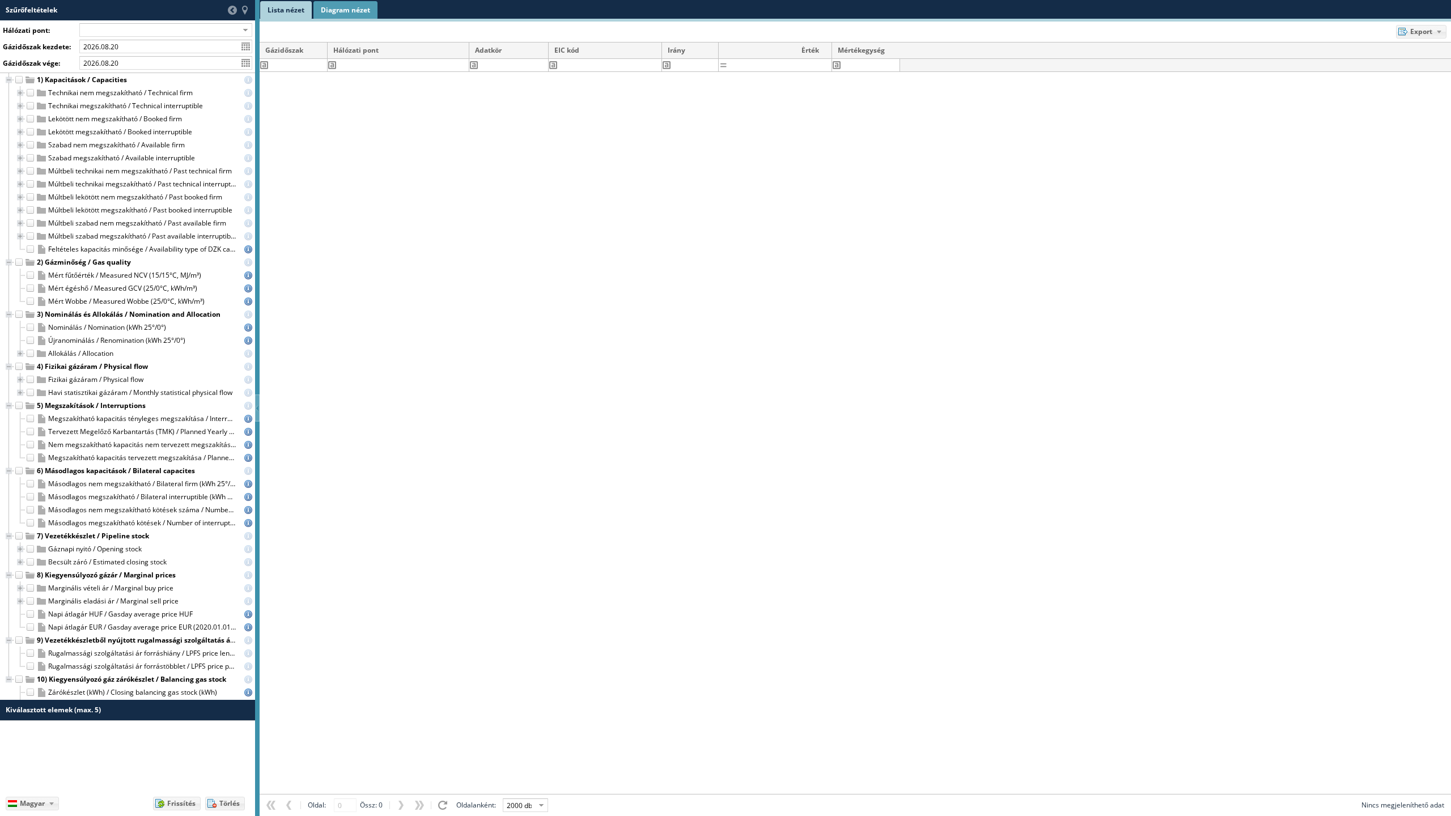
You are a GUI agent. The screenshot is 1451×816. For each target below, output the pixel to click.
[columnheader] (294, 50)
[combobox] (159, 30)
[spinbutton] (779, 65)
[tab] (286, 10)
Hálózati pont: (26, 30)
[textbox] (298, 65)
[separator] (257, 408)
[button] (232, 10)
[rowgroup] (127, 386)
